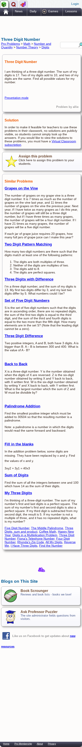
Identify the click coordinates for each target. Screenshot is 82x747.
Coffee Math (47, 531)
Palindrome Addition (22, 406)
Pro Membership (23, 743)
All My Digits (53, 542)
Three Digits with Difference (29, 279)
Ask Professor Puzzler (39, 612)
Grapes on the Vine (21, 188)
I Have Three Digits (24, 545)
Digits (45, 47)
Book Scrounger (34, 591)
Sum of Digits (16, 475)
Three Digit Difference (24, 336)
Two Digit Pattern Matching (28, 244)
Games (53, 11)
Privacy (52, 743)
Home (6, 743)
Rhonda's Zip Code (30, 542)
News (19, 11)
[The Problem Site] (4, 4)
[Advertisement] (36, 25)
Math (26, 43)
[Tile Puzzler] (23, 4)
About (40, 743)
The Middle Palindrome (47, 528)
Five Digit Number (17, 528)
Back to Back (16, 364)
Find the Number (51, 545)
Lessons (71, 11)
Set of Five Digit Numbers (27, 300)
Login (75, 3)
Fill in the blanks (19, 444)
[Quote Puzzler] (14, 4)
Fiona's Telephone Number (35, 538)
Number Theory (27, 47)
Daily (33, 11)
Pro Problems (10, 43)
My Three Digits (18, 493)
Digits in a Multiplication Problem (34, 535)
